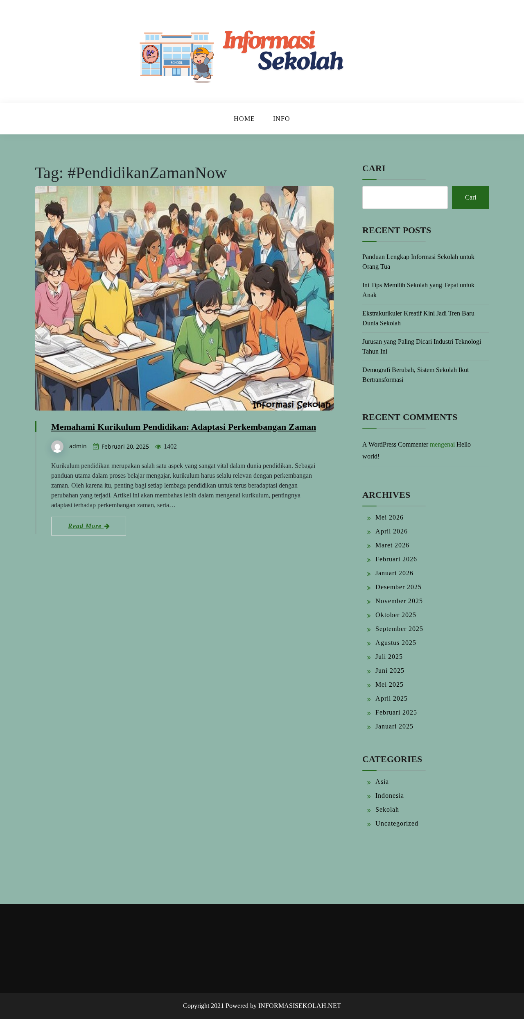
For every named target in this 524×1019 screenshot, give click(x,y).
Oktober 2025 (395, 614)
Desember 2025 (398, 586)
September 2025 (399, 628)
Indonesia (389, 795)
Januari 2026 (394, 573)
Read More (86, 525)
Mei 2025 (389, 684)
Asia (382, 781)
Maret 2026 (392, 545)
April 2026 (391, 531)
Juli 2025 (389, 656)
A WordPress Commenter (395, 444)
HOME (244, 118)
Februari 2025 (396, 712)
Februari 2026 (396, 559)
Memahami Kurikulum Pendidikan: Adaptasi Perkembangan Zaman (183, 427)
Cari (374, 168)
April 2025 (391, 698)
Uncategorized (396, 823)
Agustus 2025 (395, 642)
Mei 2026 (389, 517)
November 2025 (399, 600)
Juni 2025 (389, 670)
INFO (281, 118)
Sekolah (387, 809)
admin (78, 446)
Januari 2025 (394, 726)
